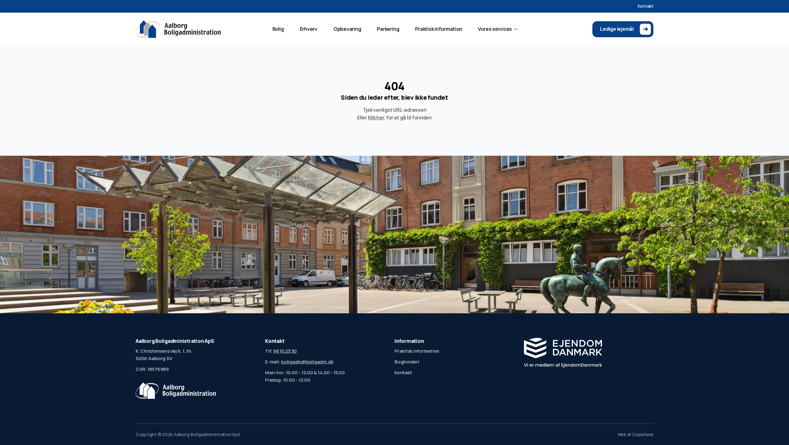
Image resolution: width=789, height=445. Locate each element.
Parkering (388, 29)
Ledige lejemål (617, 29)
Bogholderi (406, 362)
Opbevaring (347, 29)
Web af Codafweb (635, 434)
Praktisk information (438, 29)
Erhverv (308, 29)
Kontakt (645, 6)
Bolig (278, 29)
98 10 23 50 (285, 351)
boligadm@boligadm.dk (307, 362)
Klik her (376, 117)
